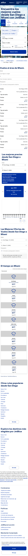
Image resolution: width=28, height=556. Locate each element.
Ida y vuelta (5, 30)
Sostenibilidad (4, 529)
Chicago (3, 401)
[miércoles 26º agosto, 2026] (8, 214)
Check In (25, 2)
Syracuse (3, 405)
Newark (2, 414)
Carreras (4, 501)
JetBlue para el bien (6, 527)
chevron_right (25, 191)
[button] (14, 30)
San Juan (3, 397)
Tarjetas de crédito (6, 490)
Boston (3, 391)
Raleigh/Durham (5, 410)
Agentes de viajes (5, 496)
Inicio (2, 60)
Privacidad (3, 521)
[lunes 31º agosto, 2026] (18, 214)
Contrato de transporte (7, 515)
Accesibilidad (4, 513)
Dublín (2, 418)
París (2, 403)
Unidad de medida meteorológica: (20, 268)
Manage (14, 552)
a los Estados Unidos (21, 60)
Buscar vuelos (14, 51)
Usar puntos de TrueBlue (8, 33)
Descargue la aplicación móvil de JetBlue (11, 535)
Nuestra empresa (5, 492)
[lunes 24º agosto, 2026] (4, 214)
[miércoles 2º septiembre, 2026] (22, 214)
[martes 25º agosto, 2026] (6, 214)
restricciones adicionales (6, 481)
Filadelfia (3, 416)
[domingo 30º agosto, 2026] (16, 214)
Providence (4, 395)
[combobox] (14, 73)
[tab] (3, 22)
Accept (14, 548)
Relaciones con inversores (8, 499)
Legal (2, 511)
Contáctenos (4, 505)
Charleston (4, 407)
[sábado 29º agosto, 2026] (14, 214)
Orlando (3, 399)
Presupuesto (2, 81)
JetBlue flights (10, 60)
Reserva (12, 2)
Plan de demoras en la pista (8, 517)
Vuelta (16, 45)
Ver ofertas (14, 194)
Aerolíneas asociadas (6, 494)
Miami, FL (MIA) (6, 42)
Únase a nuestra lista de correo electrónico (13, 537)
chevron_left (3, 191)
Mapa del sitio (4, 503)
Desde (1, 70)
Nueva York (4, 389)
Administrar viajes (19, 2)
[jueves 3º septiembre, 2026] (24, 214)
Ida (3, 45)
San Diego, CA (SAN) (7, 38)
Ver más (14, 422)
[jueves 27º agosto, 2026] (10, 214)
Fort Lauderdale (5, 393)
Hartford (3, 412)
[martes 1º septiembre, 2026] (20, 214)
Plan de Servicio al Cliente (7, 519)
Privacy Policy (6, 544)
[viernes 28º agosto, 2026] (12, 214)
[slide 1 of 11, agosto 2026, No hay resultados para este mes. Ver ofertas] (14, 191)
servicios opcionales (11, 479)
